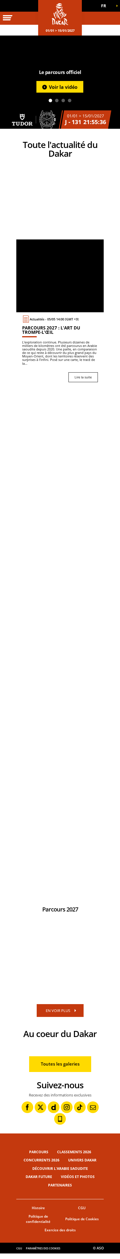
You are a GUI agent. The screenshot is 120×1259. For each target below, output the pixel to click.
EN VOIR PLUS (58, 1010)
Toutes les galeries (60, 1064)
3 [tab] (63, 100)
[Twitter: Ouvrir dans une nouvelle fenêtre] (40, 1107)
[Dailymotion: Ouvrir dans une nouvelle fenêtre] (53, 1107)
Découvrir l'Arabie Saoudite (60, 1168)
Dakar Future (39, 1176)
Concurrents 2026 (41, 1160)
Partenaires (60, 1185)
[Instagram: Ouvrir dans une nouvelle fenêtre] (67, 1107)
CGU (82, 1207)
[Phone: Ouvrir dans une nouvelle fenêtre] (60, 1119)
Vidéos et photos (78, 1176)
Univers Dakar (82, 1160)
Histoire (38, 1207)
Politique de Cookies (82, 1218)
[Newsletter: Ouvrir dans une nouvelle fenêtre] (93, 1107)
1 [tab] (50, 100)
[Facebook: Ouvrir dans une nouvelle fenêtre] (27, 1107)
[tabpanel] (60, 82)
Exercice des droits (60, 1230)
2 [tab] (57, 100)
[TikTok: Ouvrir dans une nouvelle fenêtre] (80, 1107)
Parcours (38, 1151)
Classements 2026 (74, 1151)
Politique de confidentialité (38, 1219)
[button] (105, 6)
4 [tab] (69, 100)
